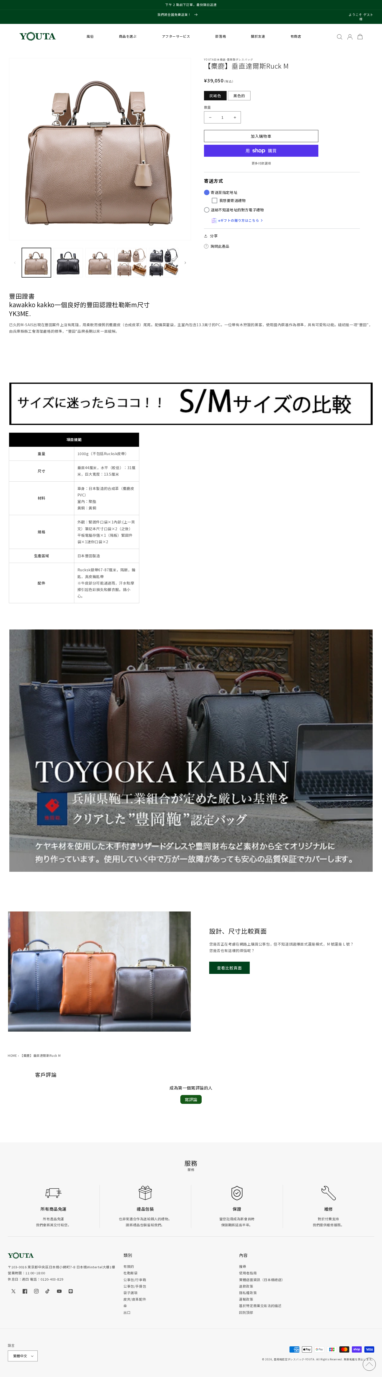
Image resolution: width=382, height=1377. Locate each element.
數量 (207, 107)
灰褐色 (215, 95)
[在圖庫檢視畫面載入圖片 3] (100, 262)
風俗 (90, 36)
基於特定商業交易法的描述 (260, 1305)
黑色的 (239, 95)
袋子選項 (130, 1292)
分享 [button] (214, 235)
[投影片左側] (15, 262)
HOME (12, 1055)
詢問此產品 (219, 246)
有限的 (128, 1266)
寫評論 (191, 1099)
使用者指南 (248, 1272)
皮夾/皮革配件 (134, 1299)
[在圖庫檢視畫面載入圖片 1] (36, 262)
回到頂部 (246, 1312)
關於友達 (258, 36)
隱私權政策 (248, 1292)
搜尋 (242, 1266)
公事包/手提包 (134, 1286)
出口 (126, 1312)
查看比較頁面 (229, 968)
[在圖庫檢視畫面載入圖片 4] (131, 262)
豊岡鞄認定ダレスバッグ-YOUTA (294, 1359)
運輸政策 (246, 1299)
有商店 (296, 36)
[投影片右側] (185, 262)
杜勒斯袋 (130, 1272)
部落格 (220, 36)
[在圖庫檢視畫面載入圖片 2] (68, 262)
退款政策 (246, 1286)
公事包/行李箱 (134, 1279)
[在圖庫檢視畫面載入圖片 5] (163, 262)
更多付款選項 (261, 163)
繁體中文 (20, 1355)
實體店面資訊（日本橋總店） (262, 1279)
